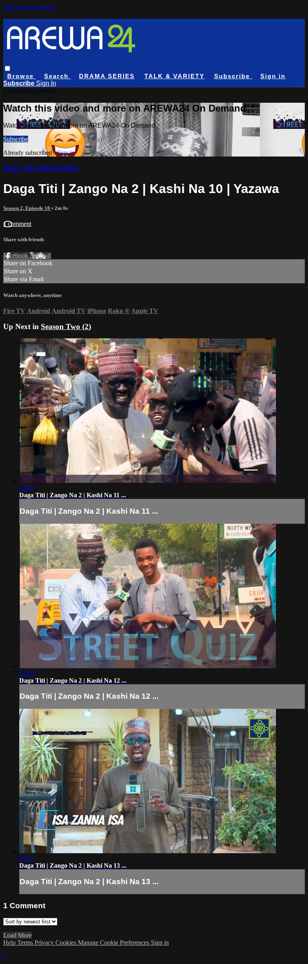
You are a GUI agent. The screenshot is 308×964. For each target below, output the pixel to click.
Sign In (46, 83)
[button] (7, 68)
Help (10, 942)
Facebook (16, 255)
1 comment (17, 223)
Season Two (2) (66, 326)
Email (43, 255)
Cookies (66, 942)
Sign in (273, 76)
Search (57, 76)
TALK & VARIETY (174, 76)
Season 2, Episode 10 (27, 208)
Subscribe (15, 139)
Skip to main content (29, 6)
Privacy (44, 942)
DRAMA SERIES (107, 76)
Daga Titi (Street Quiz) (40, 168)
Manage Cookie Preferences (114, 942)
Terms (25, 942)
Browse (21, 76)
